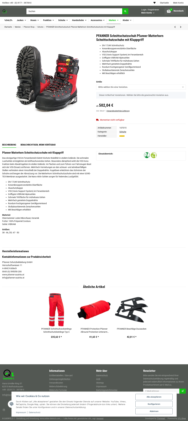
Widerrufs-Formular (58, 390)
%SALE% (8, 20)
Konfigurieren (154, 404)
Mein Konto (178, 3)
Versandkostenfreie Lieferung (118, 111)
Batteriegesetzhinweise (106, 390)
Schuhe (122, 132)
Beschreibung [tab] (9, 144)
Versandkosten (56, 383)
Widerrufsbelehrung (58, 386)
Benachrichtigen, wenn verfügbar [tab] (38, 144)
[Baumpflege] (154, 155)
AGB (98, 379)
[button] (150, 11)
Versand (99, 418)
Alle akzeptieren (154, 397)
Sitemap (100, 383)
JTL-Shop (182, 418)
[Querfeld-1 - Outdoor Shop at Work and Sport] (8, 11)
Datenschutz (102, 375)
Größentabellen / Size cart (61, 375)
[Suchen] (125, 11)
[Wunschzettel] (154, 3)
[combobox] (141, 87)
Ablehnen (154, 411)
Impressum (101, 386)
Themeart (161, 418)
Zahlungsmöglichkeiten (59, 379)
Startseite (164, 3)
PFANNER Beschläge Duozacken (131, 329)
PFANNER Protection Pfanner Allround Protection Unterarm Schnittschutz (94, 331)
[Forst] (147, 155)
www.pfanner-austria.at (13, 274)
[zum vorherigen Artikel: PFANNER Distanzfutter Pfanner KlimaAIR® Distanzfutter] (175, 26)
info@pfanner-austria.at (13, 278)
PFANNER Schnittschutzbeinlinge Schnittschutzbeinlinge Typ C (56, 330)
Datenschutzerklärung (153, 378)
